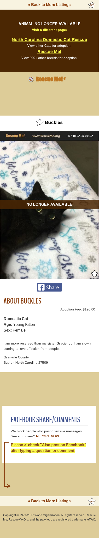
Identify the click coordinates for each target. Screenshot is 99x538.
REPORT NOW (47, 436)
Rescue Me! (49, 51)
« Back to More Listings (49, 5)
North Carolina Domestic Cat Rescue (49, 39)
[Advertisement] (49, 98)
